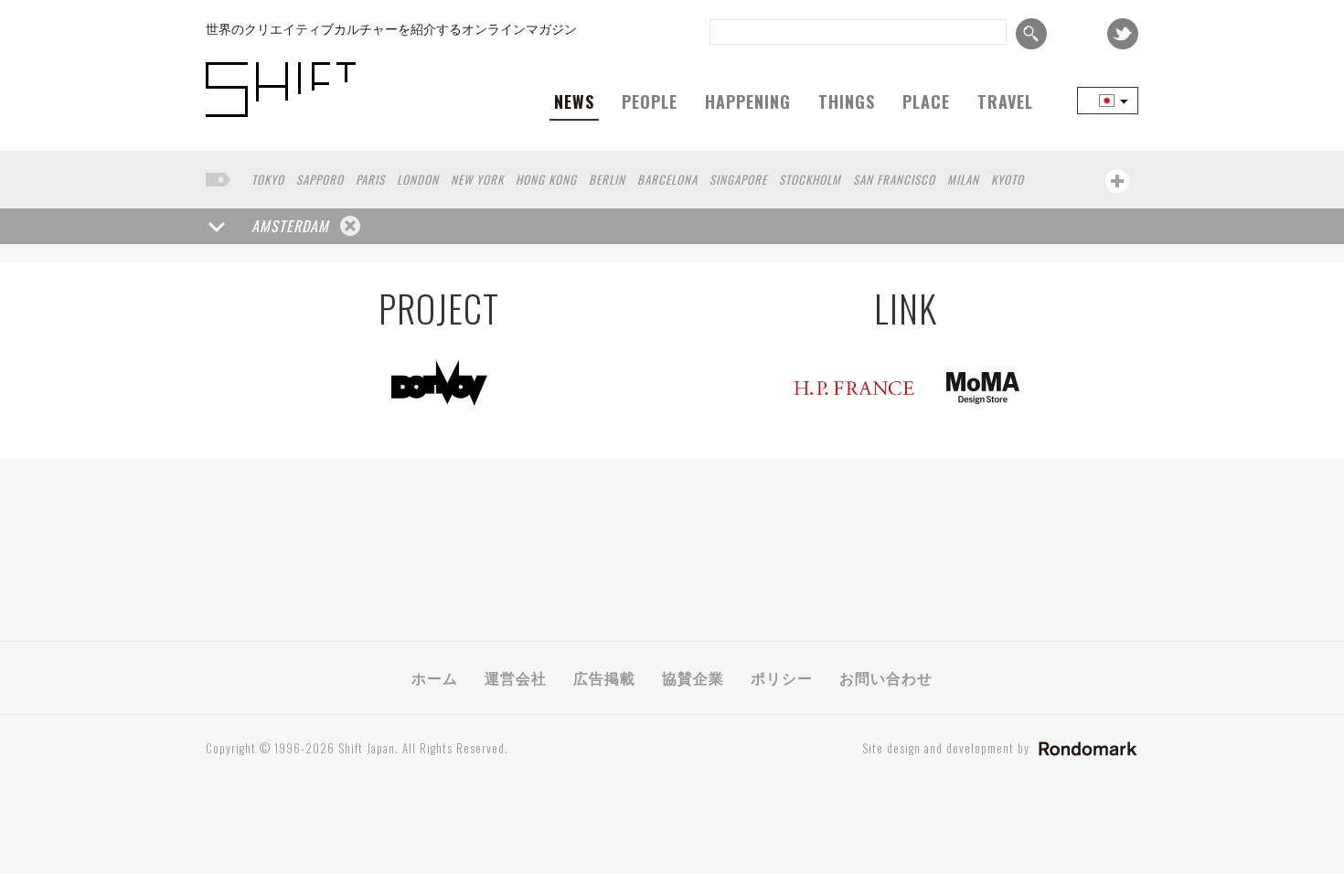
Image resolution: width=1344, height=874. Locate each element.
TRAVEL (1005, 101)
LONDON (418, 179)
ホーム (434, 677)
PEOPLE (649, 101)
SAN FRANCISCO (894, 179)
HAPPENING (748, 101)
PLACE (926, 101)
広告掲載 (604, 677)
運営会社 (516, 677)
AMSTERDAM (290, 226)
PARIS (370, 179)
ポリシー (782, 677)
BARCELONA (667, 179)
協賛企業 (693, 677)
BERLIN (607, 179)
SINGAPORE (738, 179)
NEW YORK (477, 179)
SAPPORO (320, 179)
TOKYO (267, 179)
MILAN (963, 179)
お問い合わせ (886, 677)
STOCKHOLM (810, 179)
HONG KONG (546, 179)
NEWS (574, 101)
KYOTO (1007, 179)
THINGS (846, 101)
